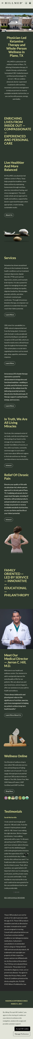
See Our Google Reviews (14, 898)
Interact (9, 465)
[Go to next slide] (26, 855)
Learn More (10, 315)
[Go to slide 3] (17, 892)
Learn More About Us (13, 715)
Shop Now (9, 791)
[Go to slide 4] (18, 892)
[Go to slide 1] (13, 892)
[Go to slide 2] (15, 892)
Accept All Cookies (22, 1029)
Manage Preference (22, 1034)
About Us (9, 215)
